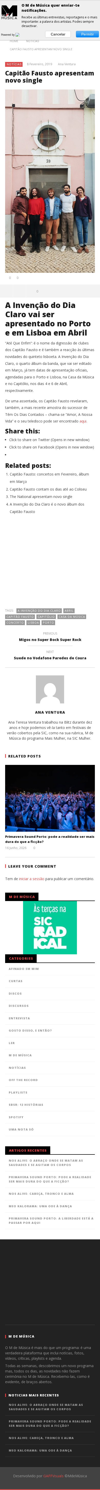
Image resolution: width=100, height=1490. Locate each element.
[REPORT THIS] (19, 291)
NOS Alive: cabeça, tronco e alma (41, 1194)
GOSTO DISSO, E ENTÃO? (30, 1030)
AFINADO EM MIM (24, 969)
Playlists (18, 1092)
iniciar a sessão (31, 878)
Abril (69, 610)
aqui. (83, 421)
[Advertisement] (50, 563)
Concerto (15, 622)
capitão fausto (20, 617)
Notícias (14, 64)
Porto (48, 622)
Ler (12, 1043)
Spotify (16, 1117)
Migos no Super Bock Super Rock (50, 637)
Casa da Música (72, 617)
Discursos (19, 1006)
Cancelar (58, 34)
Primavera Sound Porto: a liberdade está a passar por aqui (51, 1220)
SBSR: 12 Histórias (26, 1105)
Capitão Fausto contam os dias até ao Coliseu (48, 489)
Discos (15, 993)
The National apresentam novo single (41, 496)
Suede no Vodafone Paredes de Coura (50, 655)
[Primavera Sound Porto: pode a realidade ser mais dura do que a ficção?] (50, 798)
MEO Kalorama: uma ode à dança (40, 1206)
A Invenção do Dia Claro (39, 610)
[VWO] (20, 34)
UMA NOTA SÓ (21, 1129)
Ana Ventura (67, 64)
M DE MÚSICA (20, 1055)
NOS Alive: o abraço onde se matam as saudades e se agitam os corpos (46, 1163)
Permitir (87, 34)
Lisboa (33, 622)
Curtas (16, 981)
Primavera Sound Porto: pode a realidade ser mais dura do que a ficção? (50, 1179)
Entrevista (19, 1018)
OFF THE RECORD (23, 1080)
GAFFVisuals (53, 1475)
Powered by (8, 34)
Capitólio (46, 617)
